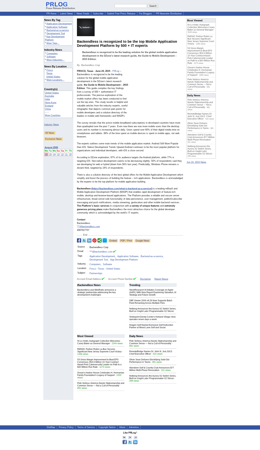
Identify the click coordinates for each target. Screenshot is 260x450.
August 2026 (51, 147)
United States (53, 76)
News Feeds (83, 13)
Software (51, 56)
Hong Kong (50, 102)
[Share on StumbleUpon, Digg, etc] (99, 240)
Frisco (50, 70)
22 (62, 154)
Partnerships (95, 273)
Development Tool (56, 33)
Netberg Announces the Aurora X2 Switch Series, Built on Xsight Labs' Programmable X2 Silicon (152, 309)
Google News (142, 240)
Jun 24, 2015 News (196, 162)
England (49, 105)
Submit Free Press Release (121, 13)
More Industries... (56, 60)
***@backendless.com (88, 226)
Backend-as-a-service (58, 30)
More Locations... (55, 80)
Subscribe (98, 13)
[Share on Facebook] (79, 240)
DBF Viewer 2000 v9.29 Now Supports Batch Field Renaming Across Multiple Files (150, 301)
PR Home (51, 13)
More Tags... (53, 43)
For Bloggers (145, 13)
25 (50, 154)
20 (70, 154)
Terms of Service (86, 427)
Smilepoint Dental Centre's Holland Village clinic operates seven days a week (152, 318)
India (47, 99)
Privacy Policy (66, 427)
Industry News (51, 124)
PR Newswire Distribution (169, 13)
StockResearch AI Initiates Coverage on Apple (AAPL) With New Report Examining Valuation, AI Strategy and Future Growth (152, 292)
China (48, 109)
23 (58, 154)
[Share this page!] (130, 443)
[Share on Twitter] (84, 240)
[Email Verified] (114, 252)
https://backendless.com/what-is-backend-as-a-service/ (122, 188)
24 (54, 154)
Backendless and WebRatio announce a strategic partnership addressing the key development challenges (96, 292)
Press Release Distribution (60, 8)
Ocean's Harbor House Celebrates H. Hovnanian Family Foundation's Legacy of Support (100, 373)
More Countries (52, 115)
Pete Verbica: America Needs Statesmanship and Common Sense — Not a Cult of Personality (100, 384)
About (122, 427)
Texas (49, 73)
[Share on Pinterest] (94, 240)
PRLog (115, 71)
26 (46, 154)
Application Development (59, 23)
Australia (49, 96)
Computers (52, 53)
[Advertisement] (156, 95)
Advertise (134, 427)
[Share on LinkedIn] (89, 240)
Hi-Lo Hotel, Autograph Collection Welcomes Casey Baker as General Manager (98, 342)
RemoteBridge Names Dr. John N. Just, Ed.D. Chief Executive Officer (151, 352)
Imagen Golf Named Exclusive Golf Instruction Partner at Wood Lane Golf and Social (151, 326)
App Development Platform (124, 259)
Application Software (56, 27)
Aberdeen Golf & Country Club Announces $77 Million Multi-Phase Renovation (151, 368)
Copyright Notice (107, 427)
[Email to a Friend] (105, 240)
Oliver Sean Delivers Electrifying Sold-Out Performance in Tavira (149, 360)
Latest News (66, 13)
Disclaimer (145, 279)
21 (66, 154)
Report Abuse (161, 279)
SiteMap (51, 427)
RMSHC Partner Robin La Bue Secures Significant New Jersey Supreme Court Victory (99, 350)
